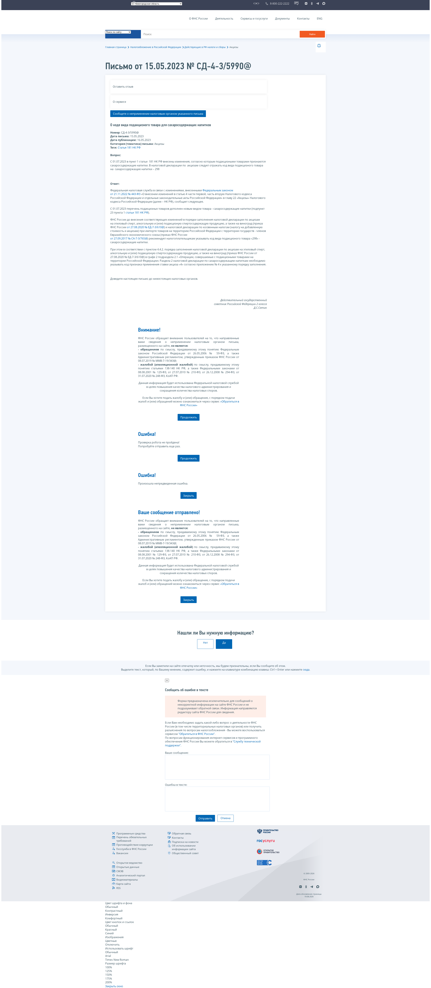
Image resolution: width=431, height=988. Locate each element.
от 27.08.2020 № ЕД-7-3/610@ (145, 227)
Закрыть (188, 495)
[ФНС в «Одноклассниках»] (311, 3)
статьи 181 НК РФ (137, 212)
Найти (312, 34)
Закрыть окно (114, 986)
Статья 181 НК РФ (129, 147)
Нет (205, 642)
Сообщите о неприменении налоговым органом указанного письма (158, 114)
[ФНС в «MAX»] (323, 3)
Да (224, 642)
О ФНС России (198, 18)
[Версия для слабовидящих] (257, 3)
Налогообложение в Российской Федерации (155, 47)
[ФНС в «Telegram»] (317, 3)
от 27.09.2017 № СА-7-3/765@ (128, 238)
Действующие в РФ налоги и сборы (205, 47)
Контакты (303, 18)
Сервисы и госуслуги (254, 18)
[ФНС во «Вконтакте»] (306, 3)
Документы (282, 18)
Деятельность (224, 18)
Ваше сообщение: (177, 753)
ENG (319, 18)
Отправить (205, 818)
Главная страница (115, 47)
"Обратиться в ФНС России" (196, 734)
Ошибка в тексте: (176, 785)
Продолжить (188, 417)
